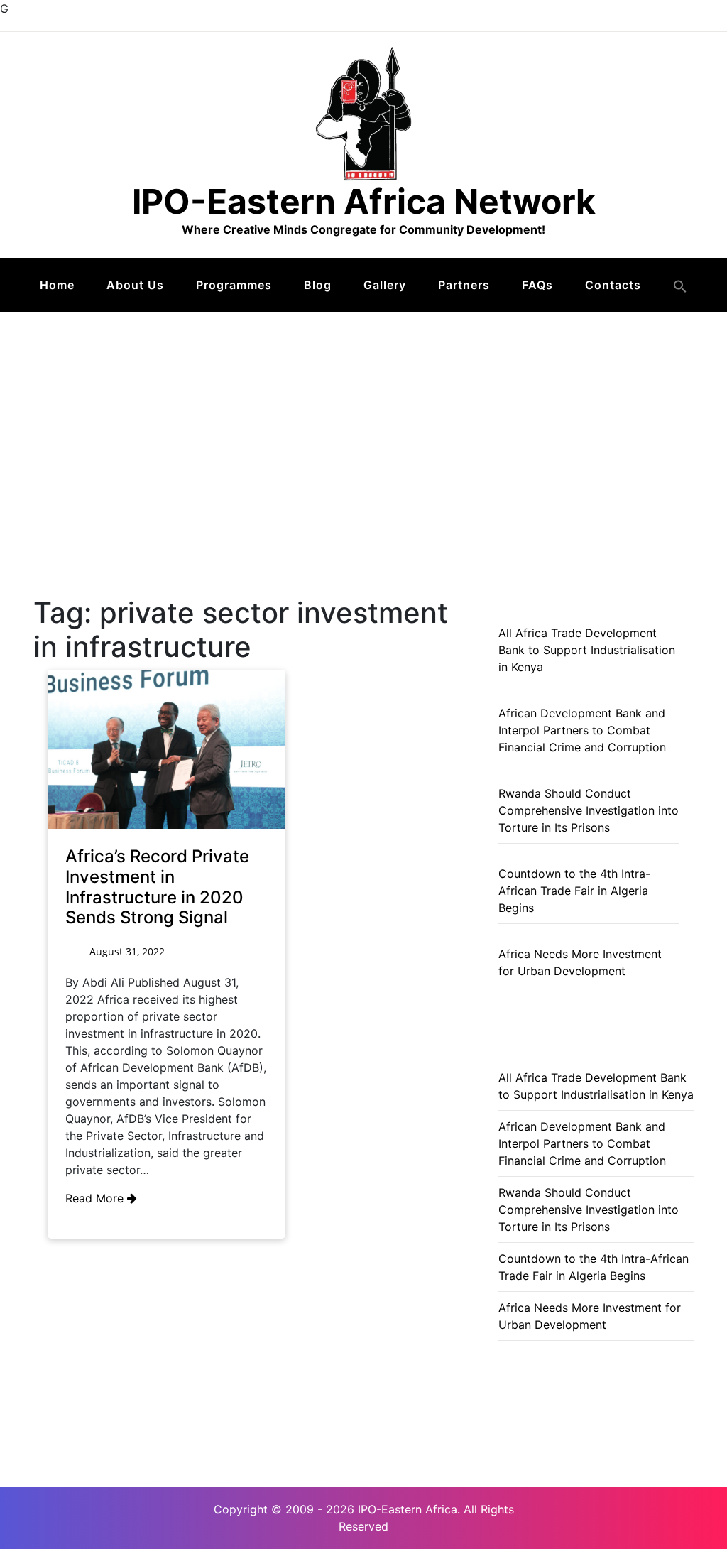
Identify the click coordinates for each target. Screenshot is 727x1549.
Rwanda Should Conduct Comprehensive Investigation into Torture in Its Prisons (588, 810)
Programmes (234, 285)
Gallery (385, 285)
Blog (318, 285)
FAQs (537, 285)
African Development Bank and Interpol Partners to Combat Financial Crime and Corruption (582, 730)
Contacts (613, 285)
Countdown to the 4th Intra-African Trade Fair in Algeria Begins (574, 890)
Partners (464, 285)
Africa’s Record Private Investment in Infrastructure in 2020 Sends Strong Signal (157, 887)
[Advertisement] (363, 418)
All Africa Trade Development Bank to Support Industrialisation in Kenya (586, 650)
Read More (96, 1198)
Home (57, 285)
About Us (135, 285)
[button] (680, 286)
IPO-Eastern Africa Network (364, 201)
